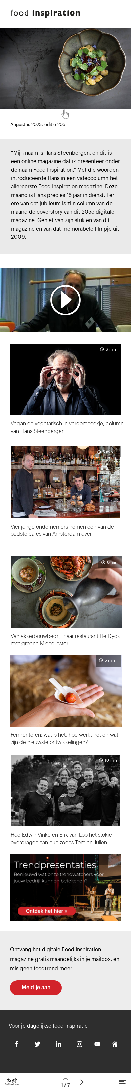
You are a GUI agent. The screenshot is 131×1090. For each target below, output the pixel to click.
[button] (65, 300)
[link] (65, 887)
